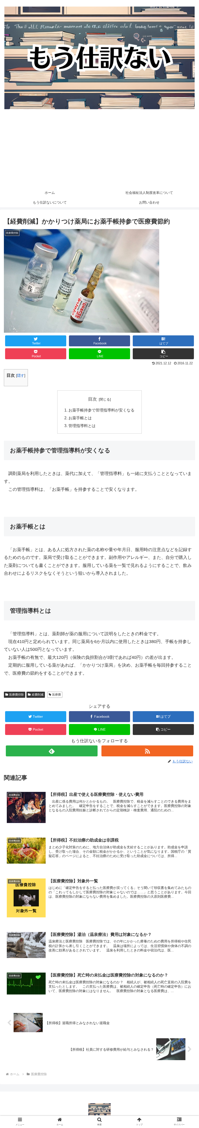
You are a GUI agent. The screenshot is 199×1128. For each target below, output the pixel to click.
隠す (20, 375)
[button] (163, 353)
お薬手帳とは (80, 418)
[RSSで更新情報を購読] (147, 750)
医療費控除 (16, 694)
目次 (92, 399)
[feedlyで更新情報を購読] (52, 750)
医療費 (56, 694)
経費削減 (37, 694)
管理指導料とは (82, 425)
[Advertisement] (99, 151)
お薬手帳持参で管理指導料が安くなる (101, 410)
